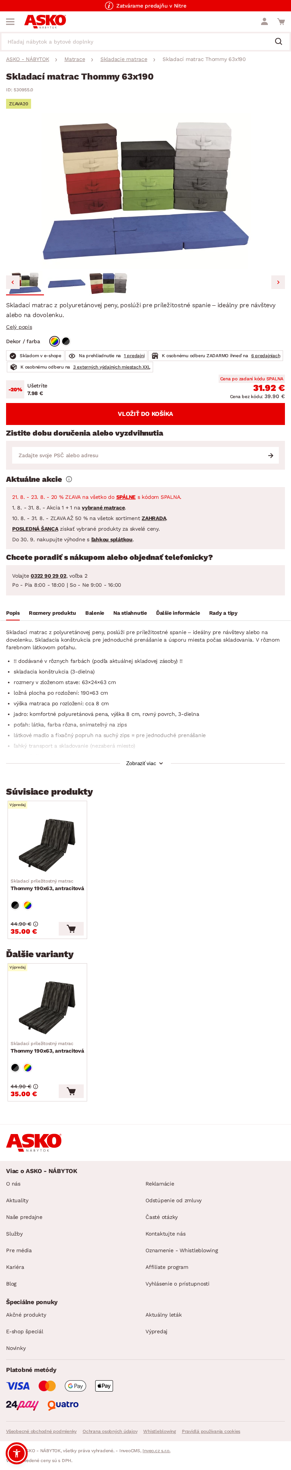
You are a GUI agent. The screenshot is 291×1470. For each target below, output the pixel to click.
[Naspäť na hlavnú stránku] (45, 21)
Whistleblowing (159, 1431)
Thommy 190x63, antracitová (47, 884)
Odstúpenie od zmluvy (174, 1200)
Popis (13, 613)
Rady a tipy (223, 613)
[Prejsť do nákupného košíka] (281, 21)
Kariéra (15, 1267)
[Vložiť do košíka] (71, 929)
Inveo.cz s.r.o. (156, 1450)
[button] (25, 283)
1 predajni (134, 355)
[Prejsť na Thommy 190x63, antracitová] (47, 845)
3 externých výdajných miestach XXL (111, 367)
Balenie (94, 613)
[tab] (13, 614)
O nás (13, 1184)
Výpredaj (156, 1331)
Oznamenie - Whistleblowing (182, 1250)
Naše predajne (24, 1217)
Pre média (19, 1250)
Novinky (15, 1348)
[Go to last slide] (13, 282)
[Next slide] (278, 282)
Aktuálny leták (164, 1315)
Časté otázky (162, 1217)
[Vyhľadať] (281, 42)
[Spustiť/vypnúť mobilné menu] (10, 21)
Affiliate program (167, 1267)
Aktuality (17, 1200)
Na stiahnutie (130, 613)
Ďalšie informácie (178, 613)
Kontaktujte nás (165, 1234)
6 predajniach (265, 355)
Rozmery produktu (52, 613)
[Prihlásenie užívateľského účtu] (264, 21)
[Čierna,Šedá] (65, 341)
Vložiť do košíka (145, 413)
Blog (11, 1284)
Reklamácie (160, 1184)
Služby (14, 1234)
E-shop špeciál (24, 1331)
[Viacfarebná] (54, 341)
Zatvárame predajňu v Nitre (151, 6)
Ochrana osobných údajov (110, 1431)
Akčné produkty (26, 1315)
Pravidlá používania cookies (211, 1431)
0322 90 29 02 (48, 576)
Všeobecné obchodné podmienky (41, 1431)
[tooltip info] (69, 479)
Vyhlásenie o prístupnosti (178, 1284)
